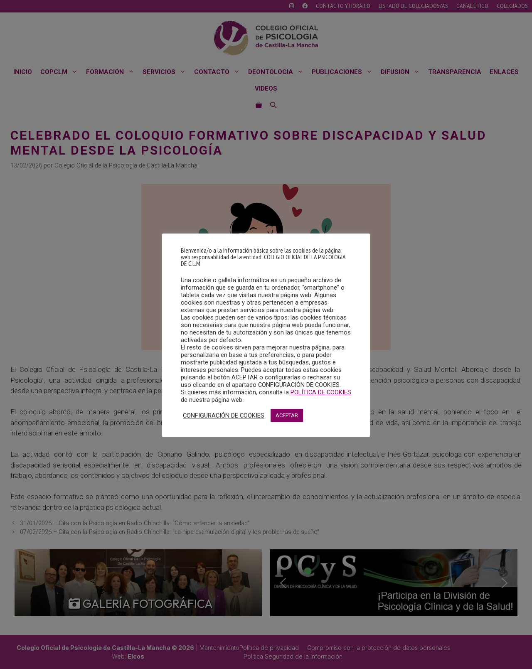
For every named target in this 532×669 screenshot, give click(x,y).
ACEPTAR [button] (287, 415)
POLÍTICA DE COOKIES (321, 392)
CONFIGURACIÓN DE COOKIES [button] (223, 415)
